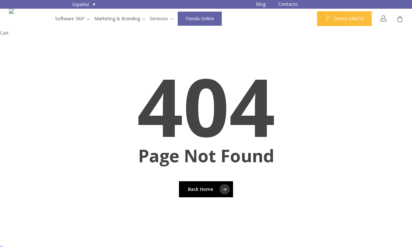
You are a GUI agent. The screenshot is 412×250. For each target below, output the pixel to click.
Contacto (288, 4)
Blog (261, 4)
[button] (83, 4)
